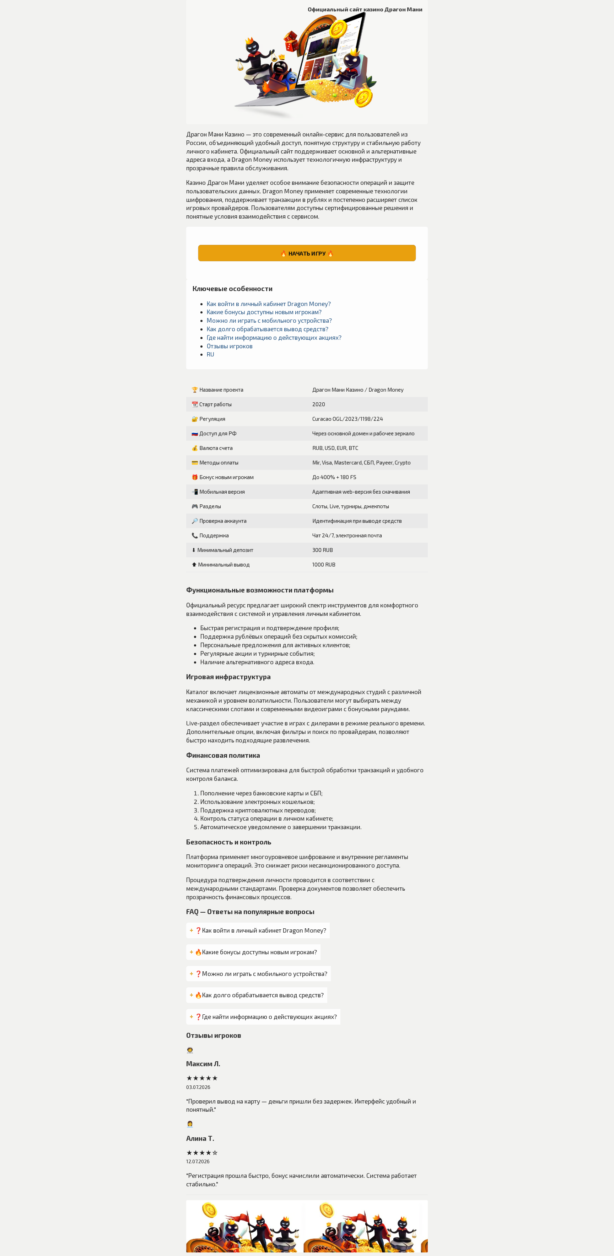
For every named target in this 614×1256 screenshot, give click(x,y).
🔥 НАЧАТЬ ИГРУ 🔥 (307, 253)
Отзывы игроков (230, 345)
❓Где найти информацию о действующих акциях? (266, 1016)
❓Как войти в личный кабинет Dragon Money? (260, 930)
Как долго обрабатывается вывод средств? (267, 328)
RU (210, 354)
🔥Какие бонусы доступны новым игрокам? (256, 951)
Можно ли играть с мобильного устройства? (269, 320)
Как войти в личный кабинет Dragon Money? (269, 303)
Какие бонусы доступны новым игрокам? (264, 311)
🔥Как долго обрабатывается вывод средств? (259, 994)
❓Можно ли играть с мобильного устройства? (261, 973)
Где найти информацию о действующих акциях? (274, 337)
